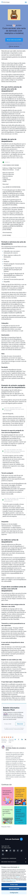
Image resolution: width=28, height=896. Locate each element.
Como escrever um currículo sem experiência (7, 792)
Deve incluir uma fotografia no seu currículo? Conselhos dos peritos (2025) (19, 793)
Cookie (14, 881)
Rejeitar (17, 876)
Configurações (14, 892)
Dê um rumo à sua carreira (14, 39)
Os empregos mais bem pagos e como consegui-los (8, 812)
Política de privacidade (18, 729)
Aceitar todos (14, 884)
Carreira (4, 808)
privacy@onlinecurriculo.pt (10, 879)
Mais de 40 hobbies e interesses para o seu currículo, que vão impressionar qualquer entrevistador (20, 815)
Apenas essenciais (14, 888)
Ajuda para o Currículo (7, 788)
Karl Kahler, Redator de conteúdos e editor (16, 749)
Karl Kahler (19, 25)
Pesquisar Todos (5, 826)
